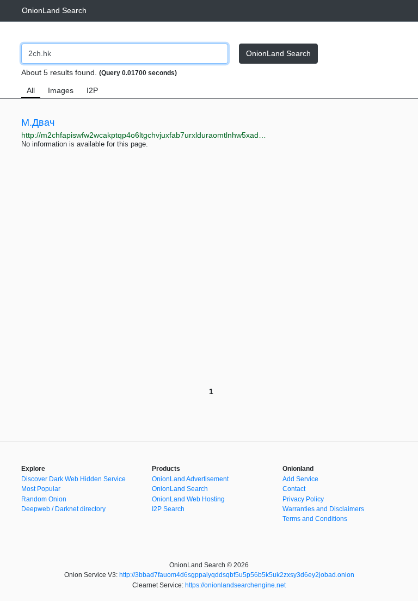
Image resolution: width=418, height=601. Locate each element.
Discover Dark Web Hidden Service (73, 479)
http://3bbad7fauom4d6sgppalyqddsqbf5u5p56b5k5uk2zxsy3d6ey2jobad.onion (236, 575)
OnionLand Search (54, 10)
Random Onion (43, 499)
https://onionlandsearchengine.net (235, 585)
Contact (293, 489)
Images (60, 90)
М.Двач (37, 122)
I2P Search (168, 509)
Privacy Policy (303, 499)
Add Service (300, 479)
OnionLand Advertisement (190, 479)
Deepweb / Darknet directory (63, 509)
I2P (92, 90)
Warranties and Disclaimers (323, 509)
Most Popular (40, 489)
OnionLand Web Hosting (188, 499)
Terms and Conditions (314, 519)
